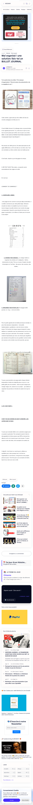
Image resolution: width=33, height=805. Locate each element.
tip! (10, 34)
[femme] (21, 664)
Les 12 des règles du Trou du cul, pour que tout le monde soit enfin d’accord (23, 524)
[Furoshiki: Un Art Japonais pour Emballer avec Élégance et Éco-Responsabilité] (9, 509)
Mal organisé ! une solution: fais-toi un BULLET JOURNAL (22, 500)
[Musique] (23, 9)
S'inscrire (16, 732)
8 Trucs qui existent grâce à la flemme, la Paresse (22, 540)
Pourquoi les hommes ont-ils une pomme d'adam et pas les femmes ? (17, 667)
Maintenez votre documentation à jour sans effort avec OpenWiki (16, 682)
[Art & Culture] (6, 9)
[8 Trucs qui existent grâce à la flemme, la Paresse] (9, 541)
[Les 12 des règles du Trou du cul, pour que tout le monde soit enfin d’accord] (9, 525)
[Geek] (18, 650)
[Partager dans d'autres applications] (23, 486)
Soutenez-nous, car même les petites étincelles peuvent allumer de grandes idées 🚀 (15, 22)
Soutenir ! (15, 28)
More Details (25, 800)
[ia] (16, 679)
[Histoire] (13, 9)
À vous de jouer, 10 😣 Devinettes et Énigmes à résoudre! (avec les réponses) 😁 (23, 516)
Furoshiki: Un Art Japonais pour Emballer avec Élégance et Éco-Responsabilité (23, 508)
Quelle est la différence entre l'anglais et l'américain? (23, 532)
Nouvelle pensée (9, 599)
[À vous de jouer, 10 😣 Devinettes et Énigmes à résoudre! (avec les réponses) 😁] (9, 516)
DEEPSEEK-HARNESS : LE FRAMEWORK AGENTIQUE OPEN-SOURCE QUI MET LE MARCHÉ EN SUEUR (17, 654)
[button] (26, 3)
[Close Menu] (29, 27)
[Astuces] (5, 479)
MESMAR (8, 3)
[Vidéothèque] (30, 9)
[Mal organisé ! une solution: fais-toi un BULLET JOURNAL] (9, 500)
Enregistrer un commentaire (16, 553)
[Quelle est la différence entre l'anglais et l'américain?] (9, 533)
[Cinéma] (18, 9)
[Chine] (14, 650)
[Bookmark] (24, 3)
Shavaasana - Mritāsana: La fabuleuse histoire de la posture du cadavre (16, 674)
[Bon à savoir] (13, 479)
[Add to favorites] (26, 68)
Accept (12, 800)
